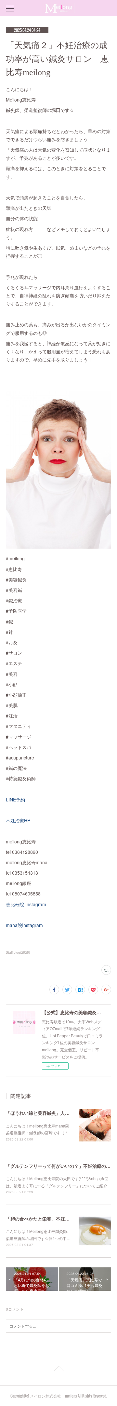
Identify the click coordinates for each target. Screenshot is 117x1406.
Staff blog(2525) (18, 952)
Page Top (58, 1369)
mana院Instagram (24, 925)
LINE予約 (15, 799)
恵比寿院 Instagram (26, 904)
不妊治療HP (18, 820)
